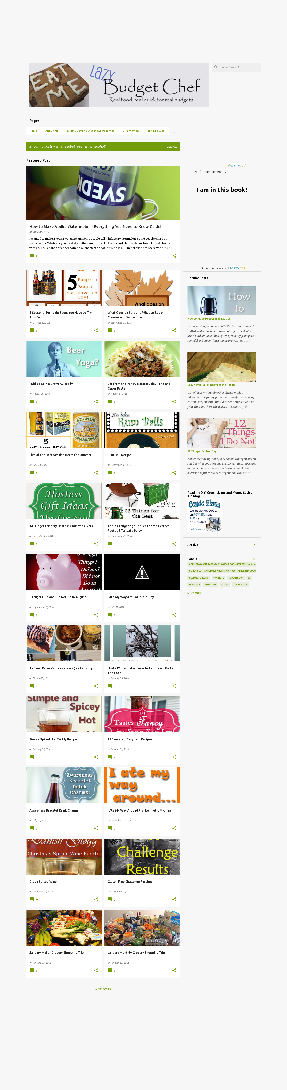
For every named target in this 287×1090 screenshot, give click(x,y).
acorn (225, 584)
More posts (103, 989)
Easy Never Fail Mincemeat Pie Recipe (211, 384)
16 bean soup (236, 578)
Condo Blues (155, 131)
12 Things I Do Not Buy (201, 451)
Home (33, 131)
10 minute (218, 578)
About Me (52, 131)
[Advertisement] (117, 27)
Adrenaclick (240, 584)
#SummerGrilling (199, 578)
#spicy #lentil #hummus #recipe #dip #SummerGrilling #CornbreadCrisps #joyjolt (236, 571)
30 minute (194, 584)
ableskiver (210, 584)
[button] (174, 256)
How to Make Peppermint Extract (208, 318)
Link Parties (130, 131)
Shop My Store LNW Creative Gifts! (90, 131)
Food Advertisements (208, 171)
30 (249, 578)
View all (172, 146)
